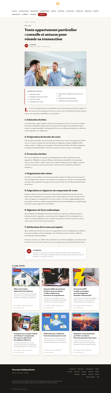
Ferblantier (16, 14)
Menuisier (88, 11)
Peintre (95, 11)
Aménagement (45, 11)
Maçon (53, 11)
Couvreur (61, 11)
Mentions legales (90, 377)
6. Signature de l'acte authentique (67, 98)
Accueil (14, 11)
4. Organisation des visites (36, 102)
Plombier (25, 14)
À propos (33, 14)
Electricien (70, 11)
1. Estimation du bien (34, 94)
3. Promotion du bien (34, 99)
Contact (42, 14)
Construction (24, 11)
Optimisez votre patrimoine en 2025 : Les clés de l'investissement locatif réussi (85, 336)
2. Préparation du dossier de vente (38, 97)
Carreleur (79, 11)
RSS (98, 377)
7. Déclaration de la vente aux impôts (68, 101)
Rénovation (34, 11)
